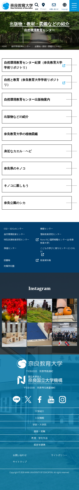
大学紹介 (39, 411)
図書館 (7, 260)
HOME (4, 46)
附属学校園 (9, 265)
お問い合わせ (20, 455)
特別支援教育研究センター (16, 239)
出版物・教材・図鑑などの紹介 (48, 46)
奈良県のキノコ (15, 168)
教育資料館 (45, 260)
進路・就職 (39, 431)
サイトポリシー (59, 455)
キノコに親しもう (16, 185)
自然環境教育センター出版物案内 (27, 99)
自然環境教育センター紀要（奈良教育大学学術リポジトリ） (33, 65)
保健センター (10, 248)
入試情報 (39, 417)
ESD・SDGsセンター (13, 228)
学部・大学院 (39, 424)
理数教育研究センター (50, 234)
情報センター (46, 228)
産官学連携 (39, 444)
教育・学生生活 (39, 437)
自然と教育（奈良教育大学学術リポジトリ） (31, 82)
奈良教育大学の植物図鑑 (21, 134)
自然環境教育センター (20, 46)
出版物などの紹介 (16, 116)
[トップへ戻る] (71, 478)
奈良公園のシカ (15, 202)
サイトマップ (20, 461)
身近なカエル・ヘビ (18, 151)
